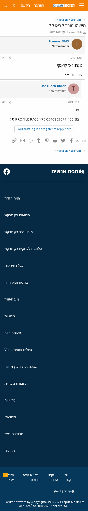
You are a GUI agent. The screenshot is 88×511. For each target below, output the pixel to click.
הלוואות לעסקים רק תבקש (23, 249)
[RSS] (5, 475)
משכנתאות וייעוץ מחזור (21, 366)
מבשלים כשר (14, 434)
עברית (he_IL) (63, 491)
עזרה (26, 475)
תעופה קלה (13, 333)
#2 (4, 102)
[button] (81, 5)
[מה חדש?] (14, 5)
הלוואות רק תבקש (17, 215)
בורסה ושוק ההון (16, 282)
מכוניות (10, 316)
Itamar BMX (75, 32)
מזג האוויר (12, 299)
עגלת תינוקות (14, 266)
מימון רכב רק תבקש (19, 232)
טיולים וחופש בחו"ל (18, 350)
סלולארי (10, 417)
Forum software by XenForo (36, 504)
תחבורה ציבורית (16, 383)
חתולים (10, 451)
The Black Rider (53, 85)
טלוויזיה (10, 400)
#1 (4, 58)
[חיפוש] (5, 5)
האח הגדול (12, 198)
